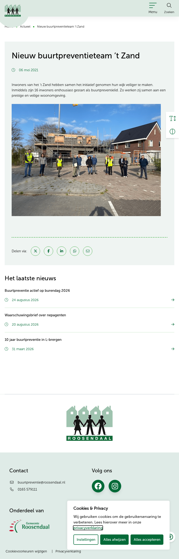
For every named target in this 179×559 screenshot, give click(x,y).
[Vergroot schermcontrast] (172, 131)
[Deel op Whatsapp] (74, 251)
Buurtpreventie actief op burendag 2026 (37, 290)
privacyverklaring (88, 528)
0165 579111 (27, 489)
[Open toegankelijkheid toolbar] (170, 537)
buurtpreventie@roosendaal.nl (41, 482)
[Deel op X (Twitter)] (35, 251)
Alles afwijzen (114, 539)
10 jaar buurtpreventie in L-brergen (33, 340)
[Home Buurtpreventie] (13, 10)
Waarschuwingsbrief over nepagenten (35, 315)
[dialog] (118, 525)
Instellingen (86, 539)
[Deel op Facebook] (48, 251)
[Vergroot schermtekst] (172, 118)
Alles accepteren (147, 539)
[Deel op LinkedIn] (61, 251)
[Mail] (87, 251)
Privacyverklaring (68, 551)
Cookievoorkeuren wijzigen (26, 551)
